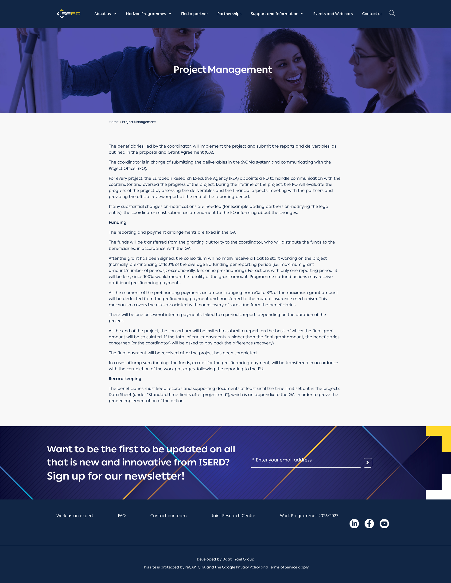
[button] (392, 14)
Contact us (372, 13)
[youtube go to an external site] (384, 524)
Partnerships (229, 13)
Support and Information (274, 13)
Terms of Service (283, 567)
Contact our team (168, 515)
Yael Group (244, 559)
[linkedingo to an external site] (354, 524)
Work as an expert (74, 515)
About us (102, 13)
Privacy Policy (248, 567)
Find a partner (194, 13)
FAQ (122, 515)
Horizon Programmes (146, 13)
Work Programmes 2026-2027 (309, 515)
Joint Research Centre (233, 515)
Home (114, 122)
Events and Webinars (333, 13)
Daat (227, 559)
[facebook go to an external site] (369, 524)
